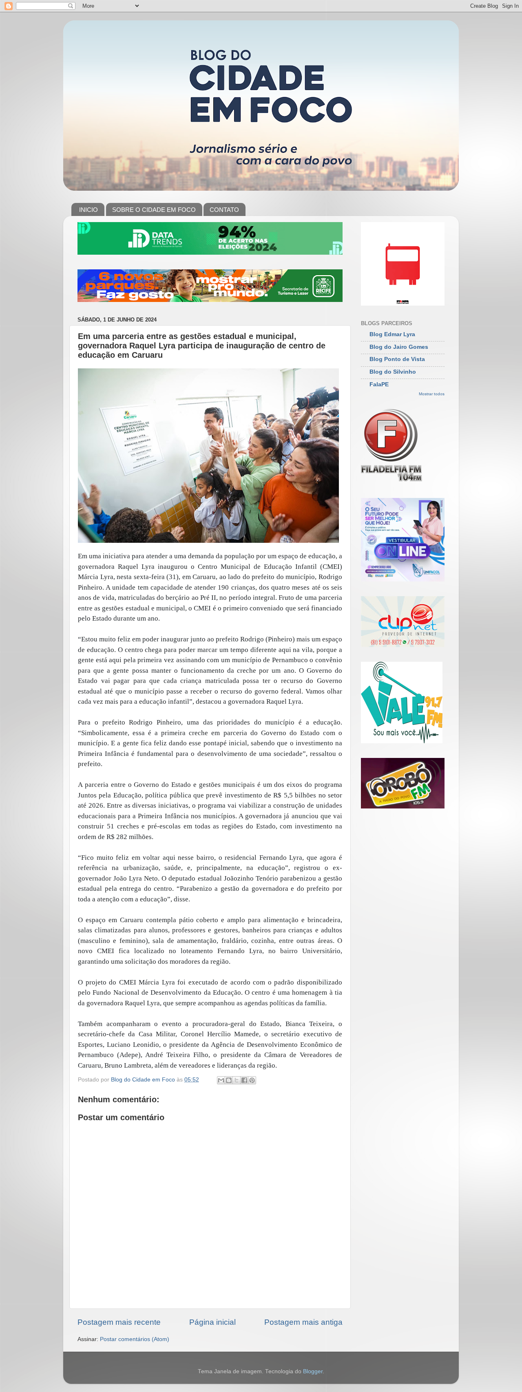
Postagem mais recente (119, 1322)
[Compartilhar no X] (236, 1080)
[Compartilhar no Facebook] (244, 1080)
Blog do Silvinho (392, 372)
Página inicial (212, 1322)
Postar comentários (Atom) (134, 1339)
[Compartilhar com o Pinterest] (252, 1080)
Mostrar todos (432, 394)
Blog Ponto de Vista (397, 359)
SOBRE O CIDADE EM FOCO (154, 209)
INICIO (88, 209)
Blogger (313, 1371)
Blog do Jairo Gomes (398, 347)
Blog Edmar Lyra (392, 334)
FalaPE (379, 384)
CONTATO (224, 209)
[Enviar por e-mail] (221, 1080)
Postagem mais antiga (303, 1322)
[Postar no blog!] (229, 1080)
